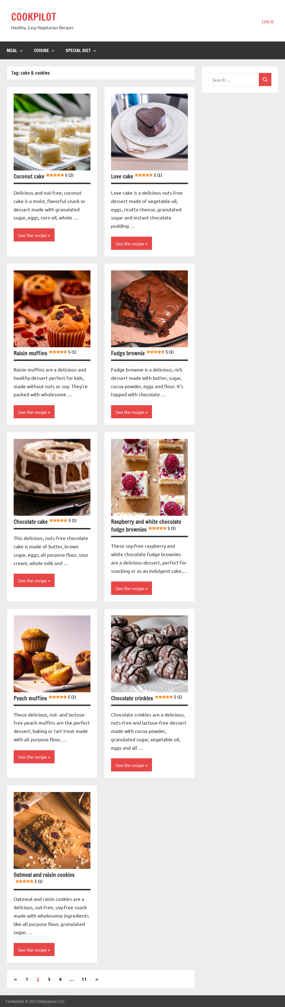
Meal (12, 50)
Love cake (136, 176)
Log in (268, 20)
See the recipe (32, 235)
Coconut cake (43, 176)
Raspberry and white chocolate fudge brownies (146, 526)
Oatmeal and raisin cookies (44, 877)
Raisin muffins (45, 353)
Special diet (78, 50)
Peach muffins (45, 698)
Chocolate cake (45, 522)
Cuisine (41, 50)
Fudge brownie (142, 353)
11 (84, 979)
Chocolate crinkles (146, 698)
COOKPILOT (33, 17)
